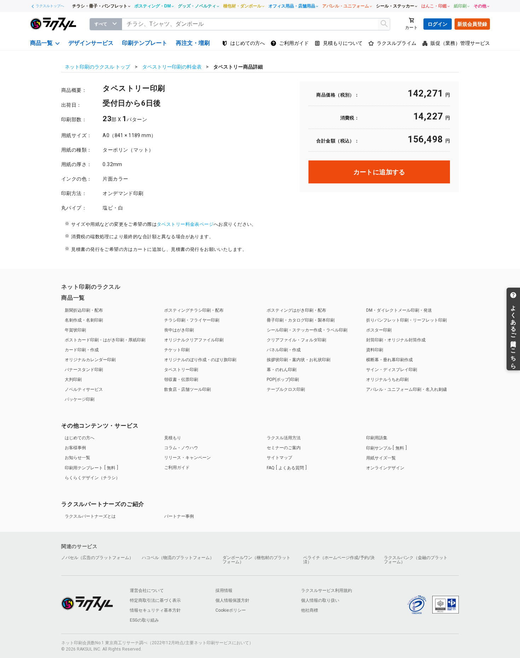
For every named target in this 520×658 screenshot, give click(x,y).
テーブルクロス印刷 (286, 389)
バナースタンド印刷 (84, 369)
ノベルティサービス (84, 389)
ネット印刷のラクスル (91, 286)
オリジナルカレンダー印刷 (90, 359)
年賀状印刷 (75, 330)
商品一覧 (73, 297)
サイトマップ (279, 457)
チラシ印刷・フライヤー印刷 (191, 320)
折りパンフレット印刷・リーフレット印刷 (406, 320)
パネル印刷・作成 (284, 349)
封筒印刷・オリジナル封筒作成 (396, 339)
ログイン (437, 24)
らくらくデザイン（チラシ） (92, 477)
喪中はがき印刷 (179, 330)
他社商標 (309, 610)
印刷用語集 (376, 437)
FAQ (285, 467)
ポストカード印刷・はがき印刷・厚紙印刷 (105, 339)
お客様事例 (75, 447)
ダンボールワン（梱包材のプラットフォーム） (256, 560)
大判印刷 (73, 379)
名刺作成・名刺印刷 (84, 320)
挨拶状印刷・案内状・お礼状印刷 (298, 359)
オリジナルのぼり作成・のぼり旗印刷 (200, 359)
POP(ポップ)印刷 (283, 379)
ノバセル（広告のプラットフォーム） (97, 558)
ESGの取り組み (144, 620)
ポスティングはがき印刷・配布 (296, 310)
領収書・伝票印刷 (181, 379)
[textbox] (256, 24)
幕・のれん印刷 (281, 369)
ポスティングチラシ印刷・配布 (194, 310)
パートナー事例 (179, 516)
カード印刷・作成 (82, 349)
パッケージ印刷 (79, 399)
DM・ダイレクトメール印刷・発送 (399, 310)
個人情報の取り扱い (320, 600)
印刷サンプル (385, 448)
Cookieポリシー (230, 610)
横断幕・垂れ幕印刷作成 (389, 359)
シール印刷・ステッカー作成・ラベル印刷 (307, 330)
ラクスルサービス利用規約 (326, 590)
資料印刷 (374, 349)
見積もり (172, 437)
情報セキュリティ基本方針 (155, 610)
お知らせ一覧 (77, 457)
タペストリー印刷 (181, 369)
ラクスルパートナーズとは (90, 516)
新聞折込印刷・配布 (84, 310)
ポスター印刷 (379, 330)
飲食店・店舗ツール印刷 (187, 389)
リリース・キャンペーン (187, 457)
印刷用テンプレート (90, 467)
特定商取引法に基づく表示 (155, 600)
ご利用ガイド (177, 467)
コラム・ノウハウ (181, 447)
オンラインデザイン (385, 467)
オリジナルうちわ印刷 (387, 379)
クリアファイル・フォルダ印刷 (296, 339)
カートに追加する (379, 172)
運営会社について (147, 590)
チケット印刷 (177, 349)
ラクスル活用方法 (284, 437)
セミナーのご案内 (284, 447)
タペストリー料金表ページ (185, 224)
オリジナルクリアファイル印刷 (194, 339)
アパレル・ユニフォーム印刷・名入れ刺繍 (406, 389)
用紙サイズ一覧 (381, 458)
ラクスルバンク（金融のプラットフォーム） (415, 560)
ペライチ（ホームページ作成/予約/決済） (339, 560)
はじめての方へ (79, 437)
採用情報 (223, 590)
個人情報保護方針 (232, 600)
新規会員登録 (472, 24)
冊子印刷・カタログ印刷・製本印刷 (301, 320)
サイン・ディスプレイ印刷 (391, 369)
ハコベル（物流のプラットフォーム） (178, 558)
